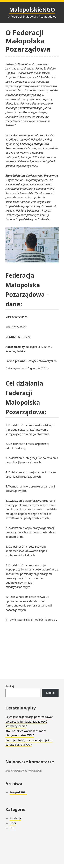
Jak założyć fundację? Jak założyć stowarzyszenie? (26, 724)
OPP (12, 828)
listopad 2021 (18, 792)
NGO (13, 823)
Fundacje (15, 818)
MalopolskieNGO (32, 9)
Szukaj (9, 686)
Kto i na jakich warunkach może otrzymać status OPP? (25, 733)
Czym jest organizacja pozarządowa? (29, 717)
